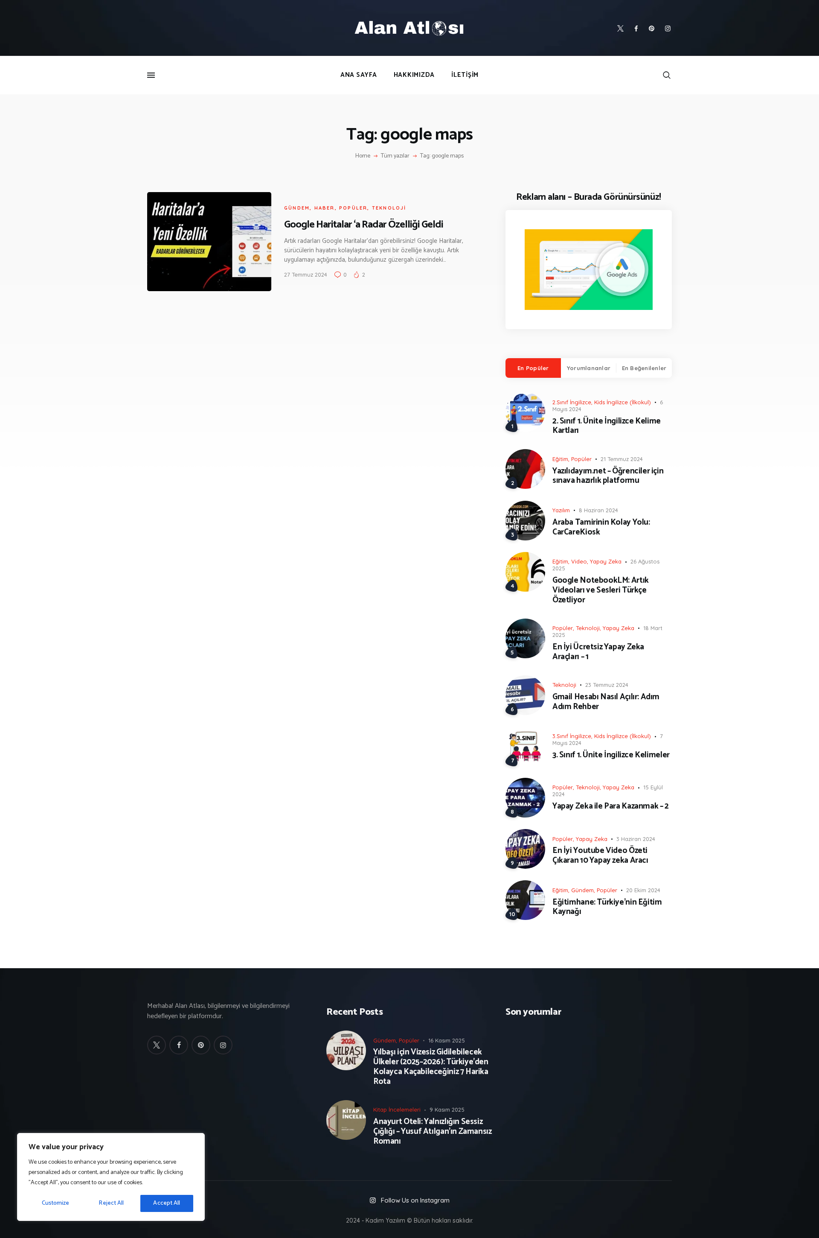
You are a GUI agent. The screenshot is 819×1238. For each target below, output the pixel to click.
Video (579, 561)
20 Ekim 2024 (643, 890)
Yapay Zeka (606, 561)
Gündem (297, 208)
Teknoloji (389, 208)
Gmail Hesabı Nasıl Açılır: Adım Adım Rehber (605, 702)
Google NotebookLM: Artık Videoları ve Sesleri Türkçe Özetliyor (600, 590)
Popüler (353, 208)
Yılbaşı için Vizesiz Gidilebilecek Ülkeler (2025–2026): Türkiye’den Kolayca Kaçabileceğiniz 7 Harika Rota (430, 1067)
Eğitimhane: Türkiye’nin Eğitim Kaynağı (607, 907)
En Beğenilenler (644, 368)
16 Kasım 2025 (446, 1040)
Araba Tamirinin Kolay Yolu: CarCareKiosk (601, 527)
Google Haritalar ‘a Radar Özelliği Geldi (363, 225)
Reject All (111, 1203)
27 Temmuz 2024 (305, 274)
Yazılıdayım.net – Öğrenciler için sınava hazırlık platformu (607, 476)
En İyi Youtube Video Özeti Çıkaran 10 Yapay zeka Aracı (600, 856)
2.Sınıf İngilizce (571, 402)
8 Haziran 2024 (598, 510)
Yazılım (561, 510)
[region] (111, 1177)
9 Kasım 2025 (447, 1109)
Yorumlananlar (588, 368)
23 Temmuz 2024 (606, 684)
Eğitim (560, 458)
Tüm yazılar (395, 156)
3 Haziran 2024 (635, 838)
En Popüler (533, 368)
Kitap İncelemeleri (397, 1109)
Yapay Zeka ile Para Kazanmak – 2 (610, 807)
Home (362, 156)
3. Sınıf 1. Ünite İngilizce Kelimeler (611, 755)
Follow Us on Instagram (415, 1200)
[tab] (533, 368)
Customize (56, 1203)
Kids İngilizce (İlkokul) (622, 402)
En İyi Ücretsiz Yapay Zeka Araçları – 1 (598, 652)
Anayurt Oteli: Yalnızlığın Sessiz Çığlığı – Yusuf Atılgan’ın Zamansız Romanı (432, 1131)
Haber (324, 208)
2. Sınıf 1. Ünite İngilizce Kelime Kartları (606, 426)
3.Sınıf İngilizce (571, 736)
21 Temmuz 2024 (622, 458)
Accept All (166, 1203)
